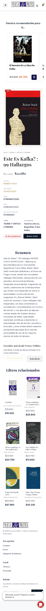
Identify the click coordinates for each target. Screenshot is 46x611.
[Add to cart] (34, 77)
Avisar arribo (32, 236)
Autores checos (31, 224)
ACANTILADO (10, 191)
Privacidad (7, 571)
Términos (6, 567)
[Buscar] (38, 6)
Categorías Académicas (12, 554)
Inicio (5, 152)
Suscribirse (35, 359)
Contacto (6, 546)
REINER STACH (10, 183)
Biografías (29, 227)
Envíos (5, 550)
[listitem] (22, 57)
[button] (4, 57)
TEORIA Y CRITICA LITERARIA (19, 152)
